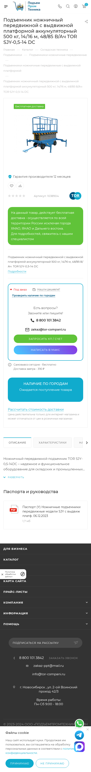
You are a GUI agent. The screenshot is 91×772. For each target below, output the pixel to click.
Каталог (11, 559)
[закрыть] (2, 574)
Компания (13, 602)
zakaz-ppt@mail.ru (48, 666)
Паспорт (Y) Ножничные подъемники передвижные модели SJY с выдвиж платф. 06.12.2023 (51, 511)
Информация (15, 613)
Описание (17, 442)
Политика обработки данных (10, 574)
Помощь (11, 624)
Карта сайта (14, 581)
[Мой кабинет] (76, 7)
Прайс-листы (15, 591)
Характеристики (52, 442)
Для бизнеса (15, 548)
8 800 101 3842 (31, 658)
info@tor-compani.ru (48, 674)
